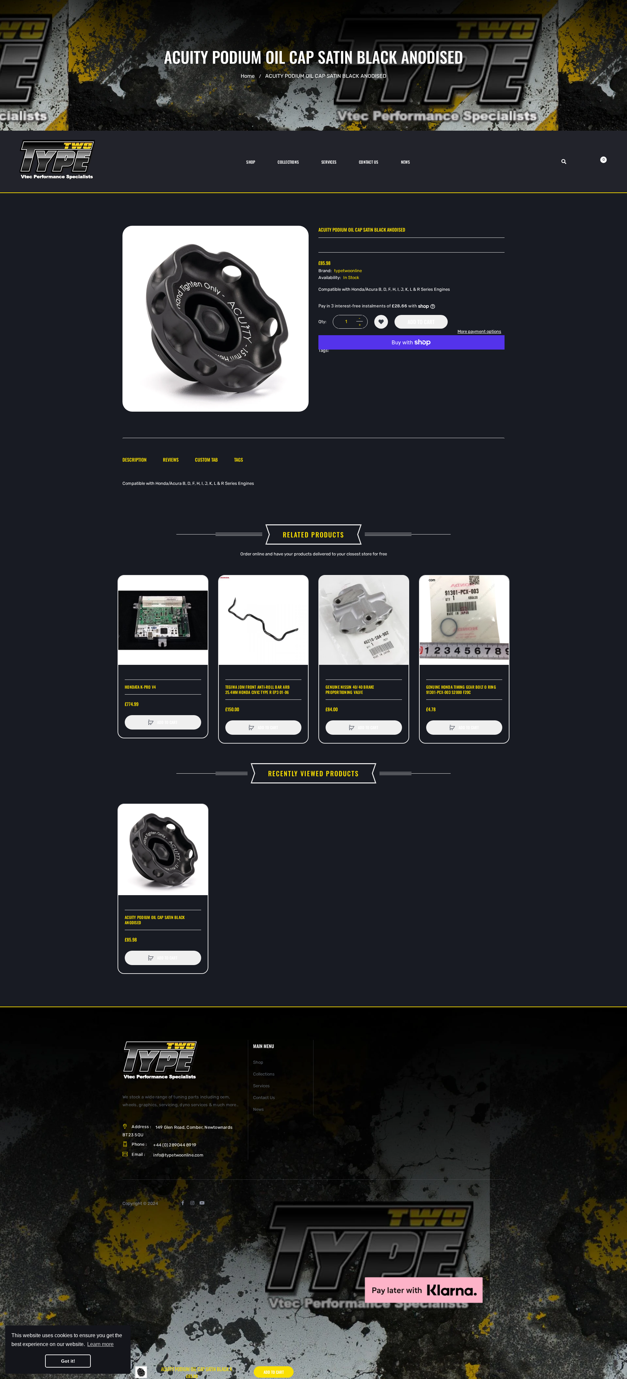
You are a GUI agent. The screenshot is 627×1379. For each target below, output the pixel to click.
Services (261, 1085)
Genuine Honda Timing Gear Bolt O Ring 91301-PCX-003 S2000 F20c (461, 689)
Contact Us (264, 1097)
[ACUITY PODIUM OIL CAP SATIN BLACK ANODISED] (141, 1371)
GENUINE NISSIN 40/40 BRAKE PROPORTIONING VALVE (350, 689)
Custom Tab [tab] (206, 459)
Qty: (322, 321)
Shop (258, 1062)
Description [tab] (134, 459)
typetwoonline (348, 270)
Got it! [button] (68, 1361)
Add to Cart (421, 322)
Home (248, 76)
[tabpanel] (313, 483)
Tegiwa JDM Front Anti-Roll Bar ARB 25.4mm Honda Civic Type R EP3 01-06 (257, 689)
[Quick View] (126, 609)
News (258, 1109)
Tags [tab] (238, 459)
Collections (264, 1074)
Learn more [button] (100, 1344)
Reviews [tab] (171, 459)
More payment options (479, 331)
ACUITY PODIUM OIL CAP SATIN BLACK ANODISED (155, 920)
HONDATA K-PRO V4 (140, 687)
